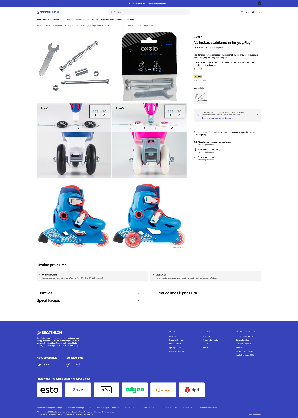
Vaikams (79, 19)
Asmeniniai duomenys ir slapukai (79, 408)
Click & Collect (175, 344)
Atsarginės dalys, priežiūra (111, 19)
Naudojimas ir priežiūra (177, 293)
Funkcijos (44, 293)
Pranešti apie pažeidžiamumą (165, 408)
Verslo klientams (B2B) (245, 355)
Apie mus (206, 336)
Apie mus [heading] (206, 332)
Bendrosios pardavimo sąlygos (109, 408)
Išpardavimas (92, 19)
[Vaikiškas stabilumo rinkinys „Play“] (74, 65)
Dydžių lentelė (175, 348)
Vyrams (67, 19)
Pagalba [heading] (172, 332)
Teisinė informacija (210, 340)
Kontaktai (206, 348)
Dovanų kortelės (242, 340)
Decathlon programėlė (244, 351)
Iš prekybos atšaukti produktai (137, 408)
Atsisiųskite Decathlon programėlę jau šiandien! (147, 3)
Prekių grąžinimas (176, 340)
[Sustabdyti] (259, 3)
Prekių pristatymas (176, 351)
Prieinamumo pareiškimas (210, 408)
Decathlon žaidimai (188, 408)
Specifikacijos (48, 300)
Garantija (173, 336)
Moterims (56, 19)
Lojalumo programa (243, 344)
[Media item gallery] (112, 140)
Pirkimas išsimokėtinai (245, 336)
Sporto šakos (42, 19)
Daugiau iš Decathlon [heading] (245, 332)
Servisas (130, 19)
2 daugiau (177, 248)
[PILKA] (200, 97)
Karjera (205, 344)
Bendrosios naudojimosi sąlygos (50, 408)
